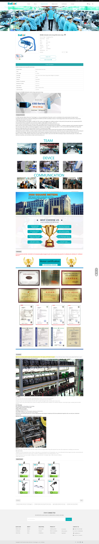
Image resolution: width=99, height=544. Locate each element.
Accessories (64, 529)
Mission (28, 528)
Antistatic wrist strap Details (72, 504)
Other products (64, 531)
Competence (41, 532)
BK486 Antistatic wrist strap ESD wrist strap (43, 504)
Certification (18, 530)
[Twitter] (76, 542)
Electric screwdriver (53, 530)
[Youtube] (82, 542)
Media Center (18, 528)
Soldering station (53, 528)
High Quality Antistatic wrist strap (59, 504)
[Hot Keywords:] (92, 4)
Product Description (49, 64)
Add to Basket (47, 59)
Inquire (47, 56)
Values (28, 530)
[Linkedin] (80, 542)
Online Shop (18, 532)
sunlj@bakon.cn (77, 533)
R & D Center (41, 528)
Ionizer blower (52, 532)
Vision (28, 532)
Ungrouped (64, 533)
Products (40, 530)
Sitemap (42, 542)
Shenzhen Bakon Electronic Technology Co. (24, 504)
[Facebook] (78, 542)
